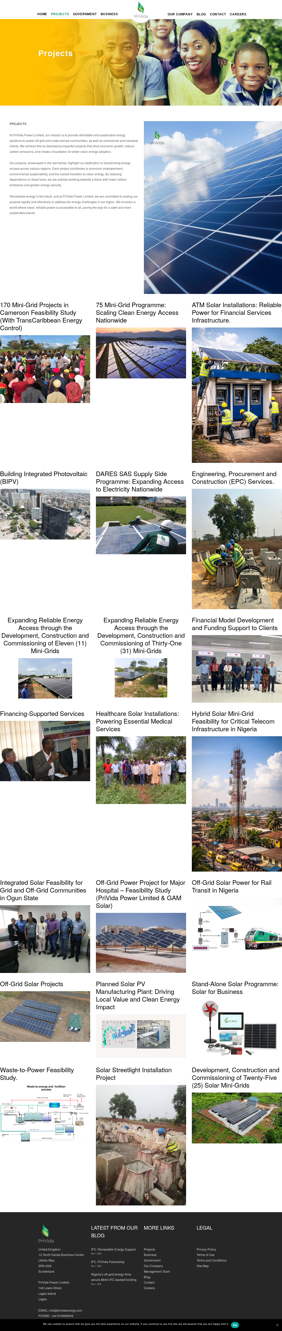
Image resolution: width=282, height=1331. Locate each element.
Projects (149, 1249)
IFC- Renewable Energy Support (113, 1249)
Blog (201, 14)
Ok (235, 1325)
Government (152, 1260)
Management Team (157, 1271)
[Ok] (277, 1325)
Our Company (180, 14)
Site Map (203, 1266)
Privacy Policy (206, 1249)
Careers (238, 14)
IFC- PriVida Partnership (108, 1262)
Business (150, 1254)
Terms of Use (205, 1254)
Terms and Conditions (211, 1260)
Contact (218, 14)
